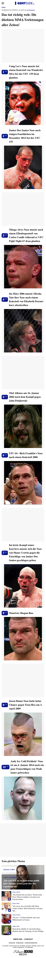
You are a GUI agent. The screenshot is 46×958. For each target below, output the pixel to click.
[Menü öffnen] (3, 3)
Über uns (17, 939)
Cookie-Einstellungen (31, 942)
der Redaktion (31, 10)
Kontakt (28, 939)
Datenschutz (20, 942)
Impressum (12, 942)
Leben (3, 7)
